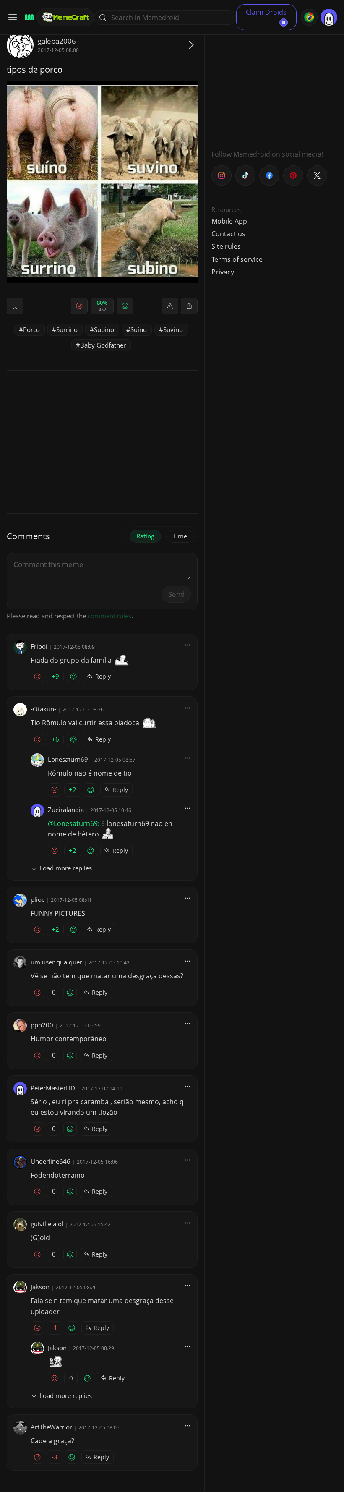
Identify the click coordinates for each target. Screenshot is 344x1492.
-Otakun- (43, 709)
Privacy (222, 272)
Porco (31, 329)
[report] (170, 306)
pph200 (42, 1025)
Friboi (39, 646)
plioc (37, 899)
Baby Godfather (103, 345)
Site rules (226, 246)
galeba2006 (57, 41)
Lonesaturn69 (68, 759)
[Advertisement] (274, 83)
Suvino (173, 329)
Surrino (67, 329)
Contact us (228, 233)
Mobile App (229, 221)
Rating (145, 536)
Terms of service (237, 259)
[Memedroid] (27, 17)
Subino (104, 329)
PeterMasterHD (53, 1088)
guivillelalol (47, 1224)
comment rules (109, 615)
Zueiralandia (66, 809)
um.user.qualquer (56, 962)
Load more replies (65, 868)
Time (180, 536)
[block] (189, 306)
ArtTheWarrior (51, 1427)
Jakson (40, 1287)
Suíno (138, 329)
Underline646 (50, 1161)
